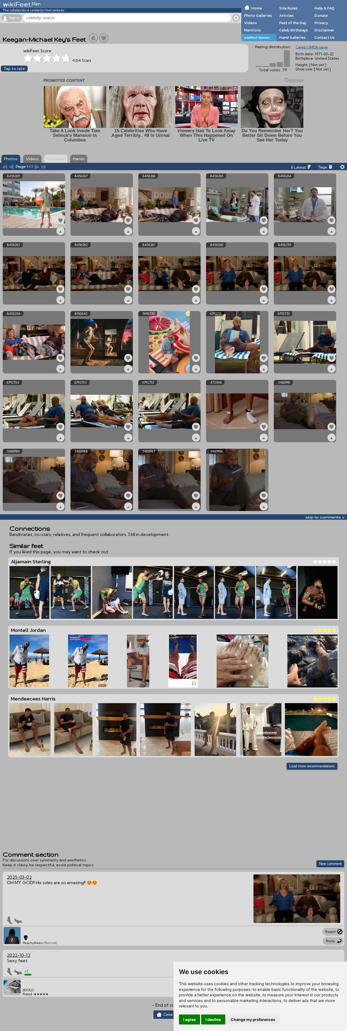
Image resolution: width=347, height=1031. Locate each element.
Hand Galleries (292, 37)
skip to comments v (324, 517)
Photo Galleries (258, 15)
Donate (321, 15)
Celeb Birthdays (293, 30)
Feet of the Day (293, 23)
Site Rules (288, 8)
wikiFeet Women (257, 37)
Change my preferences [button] (253, 1019)
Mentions (252, 30)
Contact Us (324, 37)
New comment (330, 864)
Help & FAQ (324, 8)
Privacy (321, 23)
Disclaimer (324, 30)
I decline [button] (213, 1019)
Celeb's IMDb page (311, 47)
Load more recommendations (312, 766)
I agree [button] (189, 1019)
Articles (286, 15)
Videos (250, 23)
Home (256, 8)
